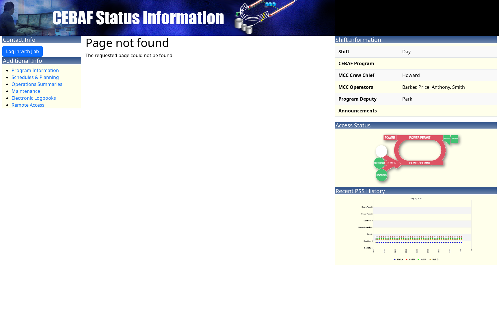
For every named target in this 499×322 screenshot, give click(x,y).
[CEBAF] (167, 17)
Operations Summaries (37, 84)
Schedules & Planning (35, 77)
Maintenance (26, 91)
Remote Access (28, 105)
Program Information (35, 70)
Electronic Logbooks (34, 98)
